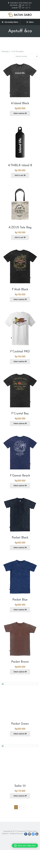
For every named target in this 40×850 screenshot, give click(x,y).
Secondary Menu (11, 22)
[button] (25, 846)
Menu (31, 22)
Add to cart (19, 175)
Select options (19, 113)
